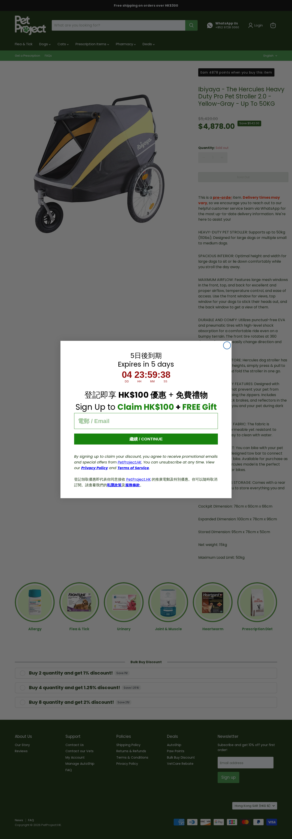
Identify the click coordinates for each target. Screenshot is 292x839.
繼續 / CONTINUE (146, 439)
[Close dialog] (227, 345)
